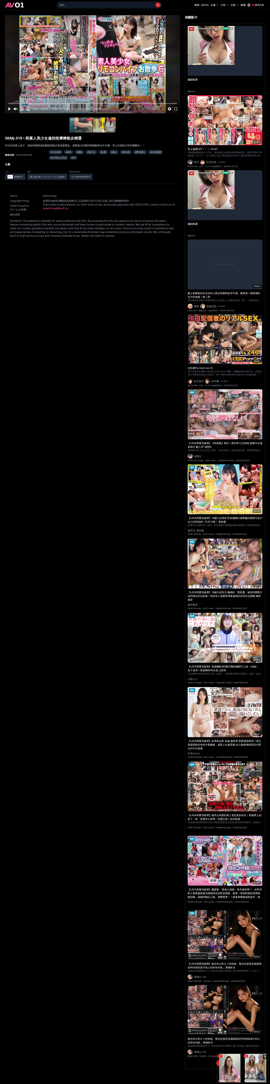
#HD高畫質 (155, 152)
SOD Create (210, 460)
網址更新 (15, 214)
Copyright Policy (19, 201)
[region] (92, 64)
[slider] (92, 103)
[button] (9, 109)
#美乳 (69, 152)
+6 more (221, 306)
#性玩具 (126, 152)
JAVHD (205, 5)
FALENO (207, 981)
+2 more (221, 162)
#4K (73, 157)
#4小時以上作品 (58, 157)
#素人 (114, 152)
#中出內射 (56, 152)
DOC (201, 166)
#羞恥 (79, 152)
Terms (13, 196)
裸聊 (196, 5)
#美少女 (91, 152)
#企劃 (103, 152)
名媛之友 (202, 310)
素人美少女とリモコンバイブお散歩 (47, 176)
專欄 (242, 5)
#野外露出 (140, 152)
